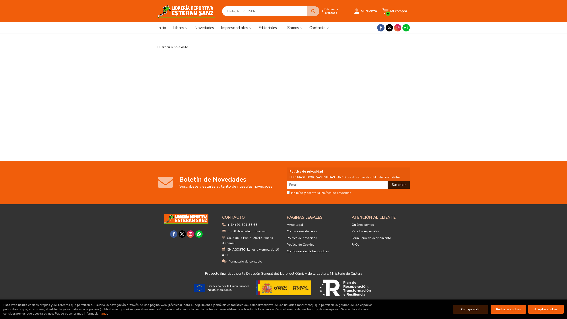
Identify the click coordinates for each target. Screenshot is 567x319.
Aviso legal (295, 224)
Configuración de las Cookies (308, 251)
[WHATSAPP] (406, 27)
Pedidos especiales (365, 231)
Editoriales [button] (268, 27)
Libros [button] (179, 27)
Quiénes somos (363, 224)
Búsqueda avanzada (331, 11)
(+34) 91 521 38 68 (242, 224)
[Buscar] (313, 11)
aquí (104, 313)
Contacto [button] (318, 27)
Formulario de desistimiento (371, 238)
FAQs (355, 244)
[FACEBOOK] (380, 27)
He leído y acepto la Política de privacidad (321, 193)
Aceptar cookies (546, 309)
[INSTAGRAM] (397, 27)
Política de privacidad (302, 238)
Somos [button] (293, 27)
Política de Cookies (300, 244)
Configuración (470, 309)
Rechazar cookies (508, 309)
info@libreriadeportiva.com (247, 231)
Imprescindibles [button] (235, 27)
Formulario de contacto (245, 261)
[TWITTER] (389, 27)
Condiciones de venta (302, 231)
